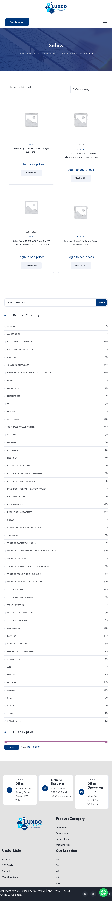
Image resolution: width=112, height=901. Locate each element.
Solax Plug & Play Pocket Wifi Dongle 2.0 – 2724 (31, 150)
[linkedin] (109, 894)
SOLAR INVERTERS (73, 54)
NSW (58, 859)
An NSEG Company (11, 894)
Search (101, 303)
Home (22, 54)
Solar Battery (62, 839)
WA (58, 871)
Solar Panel (61, 827)
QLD (58, 882)
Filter (11, 747)
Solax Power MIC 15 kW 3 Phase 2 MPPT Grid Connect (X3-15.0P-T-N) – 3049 (31, 243)
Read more (31, 173)
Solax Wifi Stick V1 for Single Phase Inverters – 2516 (80, 243)
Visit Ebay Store (10, 877)
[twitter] (93, 894)
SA (57, 865)
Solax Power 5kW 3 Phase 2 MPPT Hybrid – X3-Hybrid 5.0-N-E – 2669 (81, 155)
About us (6, 859)
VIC (58, 877)
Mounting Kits (63, 844)
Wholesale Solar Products (44, 54)
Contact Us (16, 22)
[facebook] (85, 894)
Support (6, 871)
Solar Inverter (62, 833)
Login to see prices (31, 164)
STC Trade (7, 865)
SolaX (31, 144)
